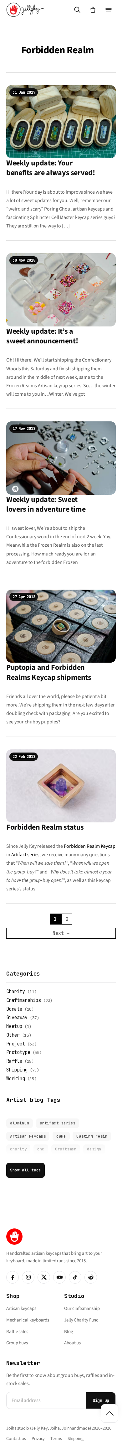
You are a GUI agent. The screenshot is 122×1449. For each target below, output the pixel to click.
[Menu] (108, 10)
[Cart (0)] (93, 10)
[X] (44, 1277)
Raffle (14, 1061)
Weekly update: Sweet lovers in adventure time (45, 504)
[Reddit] (90, 1277)
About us (72, 1343)
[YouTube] (59, 1277)
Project (15, 1044)
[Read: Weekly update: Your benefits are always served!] (61, 121)
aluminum (19, 1123)
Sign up (101, 1400)
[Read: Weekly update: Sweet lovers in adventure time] (61, 457)
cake (61, 1136)
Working (15, 1079)
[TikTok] (75, 1277)
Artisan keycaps (28, 1136)
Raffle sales (17, 1331)
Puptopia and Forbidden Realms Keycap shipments (48, 672)
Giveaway (17, 1017)
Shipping (17, 1070)
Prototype (18, 1052)
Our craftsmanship (81, 1308)
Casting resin (91, 1136)
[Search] (77, 10)
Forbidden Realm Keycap (89, 846)
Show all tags (25, 1170)
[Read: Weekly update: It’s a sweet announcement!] (61, 289)
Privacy (38, 1439)
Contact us (16, 1439)
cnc (40, 1149)
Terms (56, 1439)
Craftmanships (23, 1000)
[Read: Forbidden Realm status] (61, 785)
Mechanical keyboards (27, 1320)
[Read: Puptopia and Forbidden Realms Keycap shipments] (61, 626)
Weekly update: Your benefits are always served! (50, 168)
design (94, 1149)
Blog (68, 1331)
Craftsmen (66, 1149)
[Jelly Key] (25, 10)
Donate (14, 1009)
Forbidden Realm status (45, 827)
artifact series (57, 1123)
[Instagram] (28, 1277)
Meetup (14, 1026)
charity (18, 1149)
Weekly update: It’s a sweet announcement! (42, 336)
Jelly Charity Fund (81, 1320)
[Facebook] (12, 1277)
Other (12, 1035)
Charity (15, 991)
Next (61, 933)
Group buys (17, 1343)
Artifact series (25, 854)
